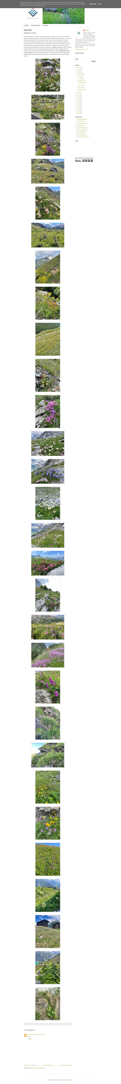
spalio (80, 76)
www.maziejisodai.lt (82, 127)
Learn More (92, 4)
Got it (100, 4)
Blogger (69, 1080)
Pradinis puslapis (48, 1065)
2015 (78, 106)
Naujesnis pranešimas (30, 1065)
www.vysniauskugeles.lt (83, 137)
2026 (78, 67)
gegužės (81, 87)
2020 (78, 97)
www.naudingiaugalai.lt (83, 129)
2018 (78, 101)
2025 (78, 69)
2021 (78, 95)
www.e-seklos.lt (81, 121)
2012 (78, 113)
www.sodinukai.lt (81, 133)
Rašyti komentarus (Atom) (37, 1068)
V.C (29, 1034)
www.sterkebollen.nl (82, 135)
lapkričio (81, 74)
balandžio (81, 90)
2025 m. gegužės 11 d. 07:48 (37, 1034)
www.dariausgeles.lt (82, 119)
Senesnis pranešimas (65, 1065)
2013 (78, 110)
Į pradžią (26, 25)
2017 (78, 104)
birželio (81, 85)
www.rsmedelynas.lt (82, 131)
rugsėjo (81, 78)
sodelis (87, 30)
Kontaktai (45, 25)
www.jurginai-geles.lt (82, 123)
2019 (78, 99)
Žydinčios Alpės (82, 82)
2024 (78, 72)
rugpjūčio (81, 80)
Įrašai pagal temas (35, 25)
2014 (78, 108)
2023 (78, 92)
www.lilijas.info (80, 125)
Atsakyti (30, 1039)
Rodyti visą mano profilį (81, 49)
